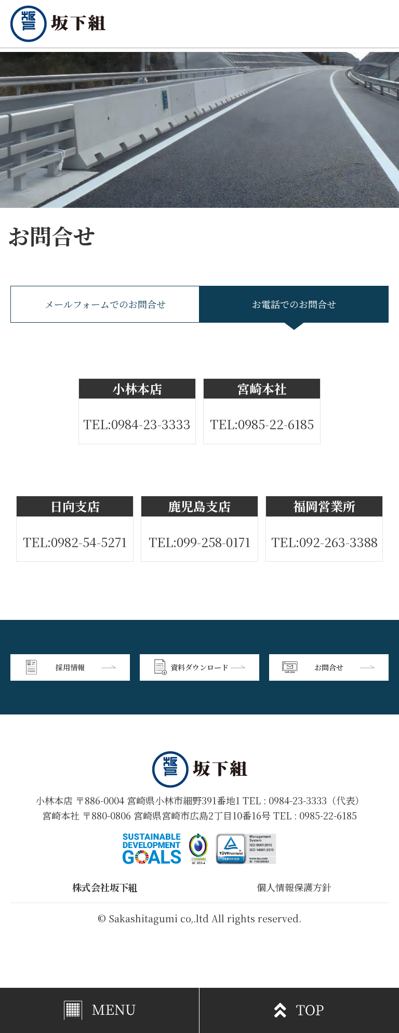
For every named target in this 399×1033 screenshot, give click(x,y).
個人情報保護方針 (294, 887)
